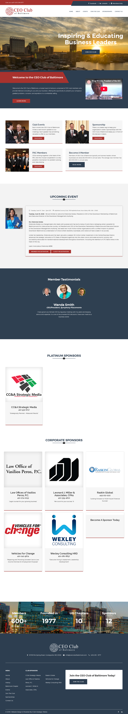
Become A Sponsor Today (105, 520)
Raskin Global (105, 492)
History (8, 682)
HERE (50, 246)
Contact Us (118, 11)
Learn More (21, 101)
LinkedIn (105, 3)
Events (85, 11)
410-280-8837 (64, 556)
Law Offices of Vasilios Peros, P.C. (23, 494)
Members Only (117, 3)
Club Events (38, 124)
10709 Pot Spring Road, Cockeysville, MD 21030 (45, 655)
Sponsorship (98, 124)
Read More (38, 138)
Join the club (78, 682)
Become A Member (79, 152)
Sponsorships (107, 11)
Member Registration (39, 251)
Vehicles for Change (23, 553)
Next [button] (94, 292)
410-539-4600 (64, 498)
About (78, 11)
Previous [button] (34, 292)
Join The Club (95, 11)
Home (71, 11)
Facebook (93, 3)
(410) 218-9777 (19, 2)
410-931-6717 (24, 410)
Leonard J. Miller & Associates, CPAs (64, 494)
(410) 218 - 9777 (96, 655)
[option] (64, 293)
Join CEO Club (91, 52)
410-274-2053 (23, 498)
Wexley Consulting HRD (64, 553)
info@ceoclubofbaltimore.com (76, 655)
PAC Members (39, 152)
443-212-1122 (105, 495)
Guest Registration (61, 251)
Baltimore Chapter (12, 686)
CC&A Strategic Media (24, 407)
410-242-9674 (23, 556)
